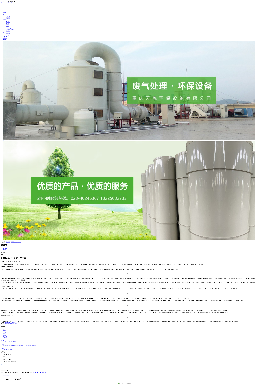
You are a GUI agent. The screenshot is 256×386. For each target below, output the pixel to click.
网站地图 (3, 2)
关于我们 (5, 14)
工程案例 (5, 36)
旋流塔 (7, 25)
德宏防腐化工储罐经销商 (11, 323)
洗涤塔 (7, 26)
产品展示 (5, 19)
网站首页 (5, 12)
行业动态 (8, 35)
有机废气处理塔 (9, 28)
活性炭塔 (8, 31)
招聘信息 (8, 18)
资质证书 (8, 17)
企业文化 (8, 15)
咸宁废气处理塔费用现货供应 (12, 322)
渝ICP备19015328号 (37, 372)
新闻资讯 (5, 32)
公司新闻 (8, 33)
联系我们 (12, 2)
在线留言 (7, 2)
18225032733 (6, 375)
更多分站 (44, 372)
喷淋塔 (7, 24)
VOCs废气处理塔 (10, 29)
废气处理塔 (8, 21)
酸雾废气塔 (8, 22)
